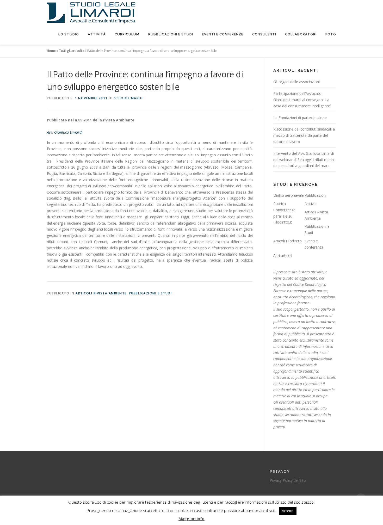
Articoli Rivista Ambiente (101, 293)
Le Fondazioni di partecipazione (300, 117)
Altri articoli (282, 255)
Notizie (311, 203)
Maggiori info (191, 518)
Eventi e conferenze (222, 34)
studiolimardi (128, 98)
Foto (330, 34)
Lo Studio (68, 34)
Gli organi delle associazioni (296, 81)
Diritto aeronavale (288, 195)
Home (51, 50)
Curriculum (127, 34)
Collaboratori (301, 34)
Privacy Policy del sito (288, 480)
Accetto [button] (287, 510)
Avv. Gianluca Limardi (65, 132)
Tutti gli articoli (70, 50)
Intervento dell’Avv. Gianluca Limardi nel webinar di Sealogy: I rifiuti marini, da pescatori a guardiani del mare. (304, 159)
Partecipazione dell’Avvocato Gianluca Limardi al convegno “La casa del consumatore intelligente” (302, 99)
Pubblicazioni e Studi (170, 34)
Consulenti (264, 34)
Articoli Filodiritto (287, 240)
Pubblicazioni (315, 195)
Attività (97, 34)
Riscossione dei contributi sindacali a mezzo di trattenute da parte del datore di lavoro (304, 135)
